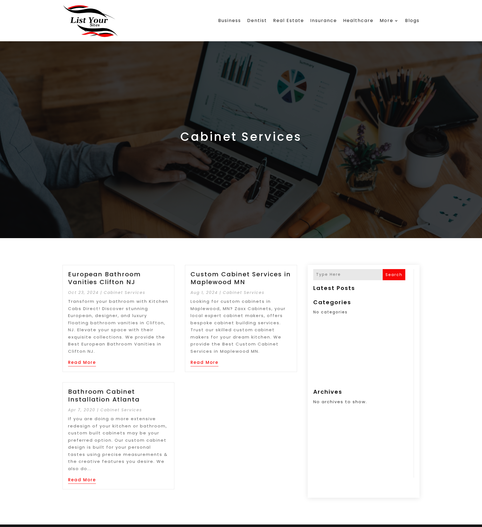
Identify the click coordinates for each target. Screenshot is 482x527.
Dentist (257, 20)
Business (229, 20)
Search (394, 274)
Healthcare (358, 20)
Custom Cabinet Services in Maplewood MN (241, 278)
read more (82, 362)
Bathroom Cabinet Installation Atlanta (104, 395)
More (386, 20)
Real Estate (288, 20)
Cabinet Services (124, 292)
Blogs (412, 20)
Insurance (323, 20)
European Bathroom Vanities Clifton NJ (104, 278)
